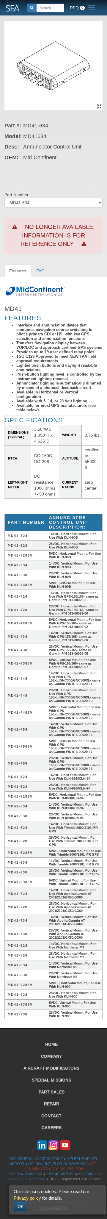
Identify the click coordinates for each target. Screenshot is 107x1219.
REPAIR (51, 1103)
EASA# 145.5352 (60, 1174)
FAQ (40, 270)
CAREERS (52, 1127)
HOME (51, 1044)
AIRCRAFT (51, 1068)
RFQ (76, 7)
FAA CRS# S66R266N (25, 1174)
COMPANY (51, 1056)
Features (17, 270)
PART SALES (51, 1092)
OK (20, 1206)
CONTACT (51, 1115)
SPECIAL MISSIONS (51, 1080)
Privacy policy (27, 1198)
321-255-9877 (36, 1169)
